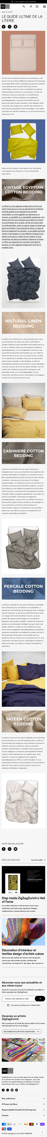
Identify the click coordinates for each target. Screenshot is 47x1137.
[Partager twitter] (9, 27)
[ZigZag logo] (5, 6)
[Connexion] (31, 6)
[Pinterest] (16, 1091)
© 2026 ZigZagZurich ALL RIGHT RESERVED (17, 1133)
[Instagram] (12, 1091)
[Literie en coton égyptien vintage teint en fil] (23, 280)
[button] (37, 6)
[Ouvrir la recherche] (23, 6)
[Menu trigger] (44, 6)
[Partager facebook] (3, 27)
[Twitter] (7, 1091)
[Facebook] (3, 1091)
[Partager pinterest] (15, 27)
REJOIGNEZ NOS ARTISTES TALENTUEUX (19, 1032)
